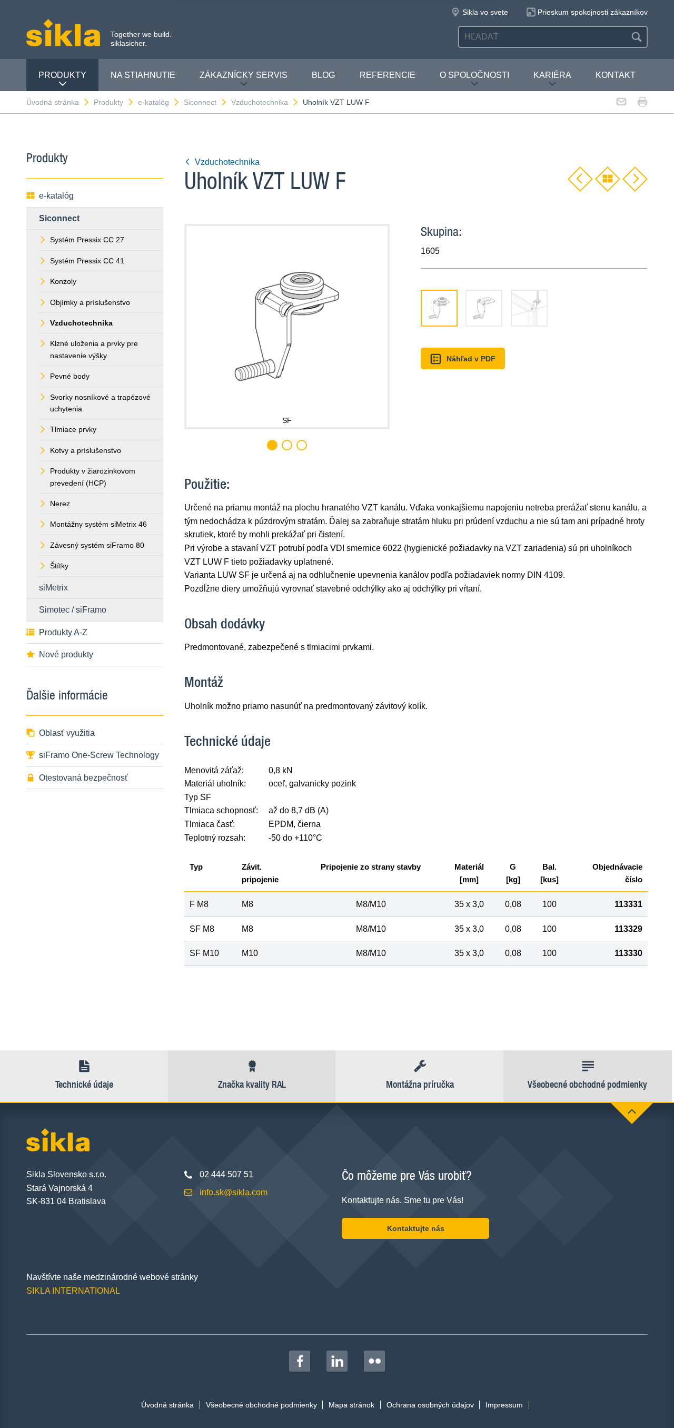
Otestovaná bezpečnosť (83, 777)
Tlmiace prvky (73, 429)
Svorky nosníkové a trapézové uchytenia (100, 403)
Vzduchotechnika (259, 102)
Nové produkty (66, 654)
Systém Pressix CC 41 (87, 261)
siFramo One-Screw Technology (99, 755)
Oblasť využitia (67, 732)
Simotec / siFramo (72, 609)
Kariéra (552, 75)
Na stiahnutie (143, 75)
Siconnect (200, 102)
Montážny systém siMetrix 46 (98, 524)
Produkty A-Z (63, 632)
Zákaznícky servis (244, 75)
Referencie (387, 75)
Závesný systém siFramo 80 (97, 545)
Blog (323, 75)
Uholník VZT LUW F (336, 102)
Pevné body (70, 376)
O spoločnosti (474, 75)
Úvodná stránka (52, 102)
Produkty (62, 75)
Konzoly (63, 281)
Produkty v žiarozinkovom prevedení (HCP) (92, 477)
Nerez (60, 503)
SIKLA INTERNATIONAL (73, 1290)
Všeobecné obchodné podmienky (261, 1405)
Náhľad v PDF (471, 358)
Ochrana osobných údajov (430, 1405)
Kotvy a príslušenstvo (85, 450)
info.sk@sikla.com (233, 1192)
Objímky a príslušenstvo (90, 302)
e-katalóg (153, 102)
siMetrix (53, 587)
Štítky (59, 566)
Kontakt (616, 75)
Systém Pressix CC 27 (87, 239)
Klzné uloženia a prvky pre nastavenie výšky (94, 349)
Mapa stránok (351, 1405)
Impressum (504, 1405)
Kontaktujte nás (415, 1228)
